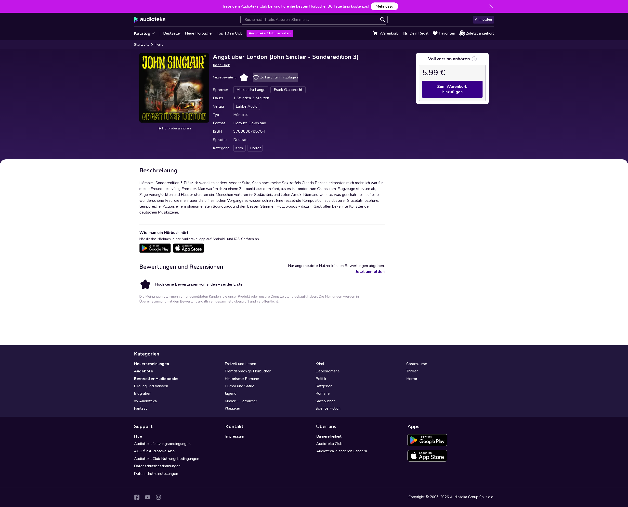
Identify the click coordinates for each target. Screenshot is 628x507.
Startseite (141, 44)
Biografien (142, 393)
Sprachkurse (416, 364)
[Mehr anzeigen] (474, 58)
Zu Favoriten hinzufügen (279, 77)
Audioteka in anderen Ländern (341, 451)
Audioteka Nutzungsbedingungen (162, 443)
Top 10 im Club (230, 33)
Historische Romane (242, 378)
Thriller (412, 371)
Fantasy (140, 408)
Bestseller (172, 33)
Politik (320, 378)
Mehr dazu (384, 6)
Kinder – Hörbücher (241, 401)
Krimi (319, 364)
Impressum (234, 436)
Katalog (142, 33)
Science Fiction (327, 408)
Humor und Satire (239, 386)
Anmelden (483, 19)
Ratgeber (323, 386)
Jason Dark (221, 65)
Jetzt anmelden (370, 271)
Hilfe (138, 436)
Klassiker (232, 408)
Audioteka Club (329, 443)
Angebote (143, 371)
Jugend (230, 393)
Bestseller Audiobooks (156, 378)
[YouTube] (148, 497)
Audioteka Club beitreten (270, 33)
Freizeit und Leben (240, 364)
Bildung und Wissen (151, 386)
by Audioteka (145, 401)
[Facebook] (137, 497)
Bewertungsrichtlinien (197, 301)
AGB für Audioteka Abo (154, 451)
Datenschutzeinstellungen (156, 473)
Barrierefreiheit (328, 436)
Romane (322, 393)
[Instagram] (158, 497)
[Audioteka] (150, 19)
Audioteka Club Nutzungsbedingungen (166, 458)
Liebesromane (327, 371)
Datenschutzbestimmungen (157, 466)
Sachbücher (325, 401)
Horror (160, 44)
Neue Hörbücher (199, 33)
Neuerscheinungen (151, 364)
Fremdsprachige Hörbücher (248, 371)
